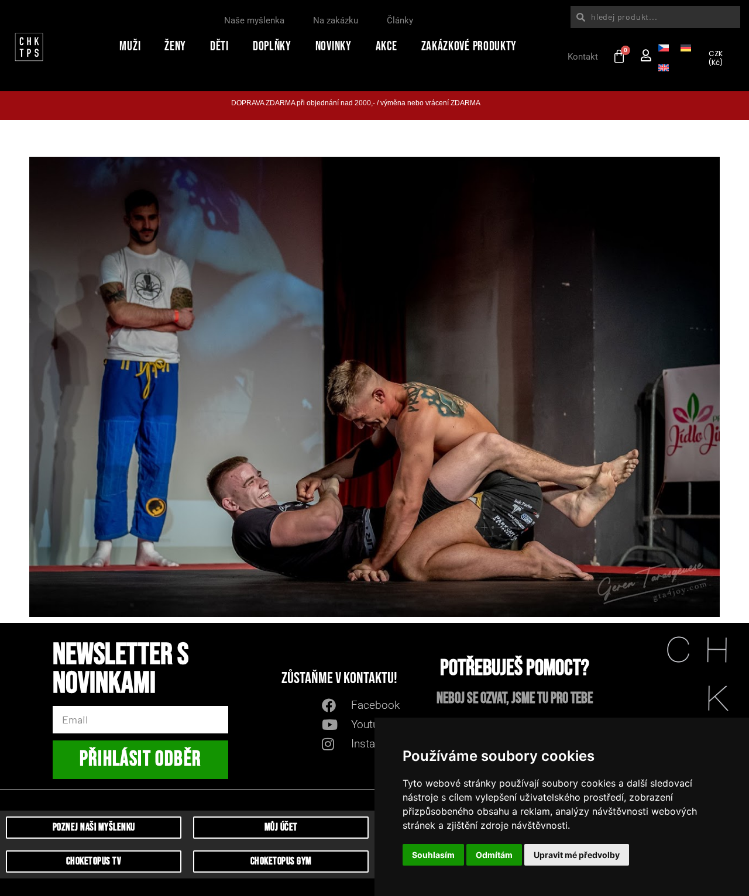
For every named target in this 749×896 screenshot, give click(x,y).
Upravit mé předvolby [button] (577, 855)
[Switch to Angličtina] (663, 67)
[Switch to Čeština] (663, 47)
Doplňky (272, 46)
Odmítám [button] (494, 855)
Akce (386, 46)
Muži (129, 46)
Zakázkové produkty (469, 46)
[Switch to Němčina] (686, 47)
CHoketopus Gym (281, 861)
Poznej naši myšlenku (94, 827)
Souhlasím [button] (433, 855)
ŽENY (175, 46)
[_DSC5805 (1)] (374, 387)
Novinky (333, 46)
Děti (219, 46)
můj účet (281, 827)
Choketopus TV (94, 861)
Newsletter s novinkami (120, 671)
